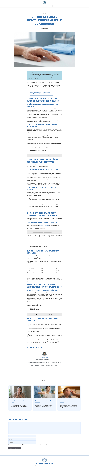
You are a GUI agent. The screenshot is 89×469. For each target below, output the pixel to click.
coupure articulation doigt (34, 120)
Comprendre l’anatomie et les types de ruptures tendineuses (41, 90)
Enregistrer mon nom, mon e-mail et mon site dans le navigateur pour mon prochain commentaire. (29, 444)
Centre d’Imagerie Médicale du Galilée (44, 463)
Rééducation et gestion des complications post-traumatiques (41, 95)
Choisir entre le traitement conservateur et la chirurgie (40, 93)
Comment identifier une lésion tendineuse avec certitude (40, 92)
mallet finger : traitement (44, 225)
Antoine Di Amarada (44, 357)
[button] (35, 6)
